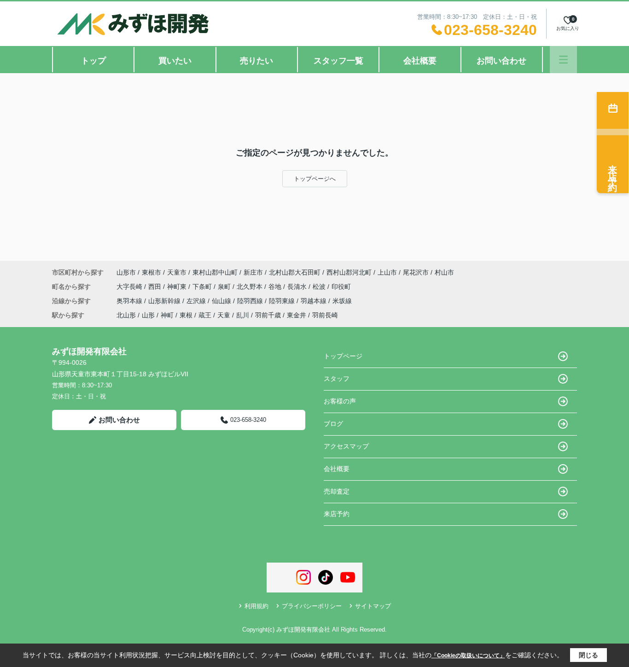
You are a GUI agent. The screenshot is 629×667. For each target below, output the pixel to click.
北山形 (126, 315)
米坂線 (342, 301)
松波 (320, 286)
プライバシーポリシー (312, 606)
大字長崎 (130, 286)
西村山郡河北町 (349, 272)
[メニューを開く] (563, 60)
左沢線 (197, 301)
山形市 (126, 272)
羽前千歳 (268, 315)
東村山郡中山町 (215, 272)
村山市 (444, 272)
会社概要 (420, 60)
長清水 (298, 286)
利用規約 (256, 606)
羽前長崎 (325, 315)
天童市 (176, 272)
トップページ (343, 356)
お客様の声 (340, 401)
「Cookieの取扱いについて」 (468, 655)
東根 (186, 315)
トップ (93, 60)
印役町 (341, 286)
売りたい (256, 60)
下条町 (203, 286)
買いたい (175, 60)
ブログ (333, 423)
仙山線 (222, 301)
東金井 (296, 315)
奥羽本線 (130, 301)
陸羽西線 (251, 301)
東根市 (151, 272)
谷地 (275, 286)
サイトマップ (373, 606)
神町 (167, 315)
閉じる (588, 655)
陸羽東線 (283, 301)
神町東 (177, 286)
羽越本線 (314, 301)
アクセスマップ (346, 446)
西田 (155, 286)
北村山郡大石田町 (294, 272)
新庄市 (253, 272)
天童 (223, 315)
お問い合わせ (501, 60)
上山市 (387, 272)
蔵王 (204, 315)
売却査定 (336, 491)
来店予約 (336, 514)
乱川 (242, 315)
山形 (148, 315)
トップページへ (315, 178)
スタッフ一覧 (338, 60)
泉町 (225, 286)
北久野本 (250, 286)
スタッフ (336, 378)
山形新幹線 (165, 301)
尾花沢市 (416, 272)
